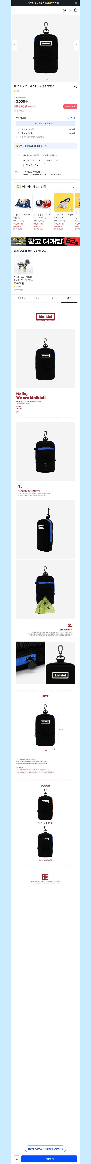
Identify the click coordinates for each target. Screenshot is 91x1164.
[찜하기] (29, 209)
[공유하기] (75, 86)
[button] (44, 3)
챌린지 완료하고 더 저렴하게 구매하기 (44, 1149)
